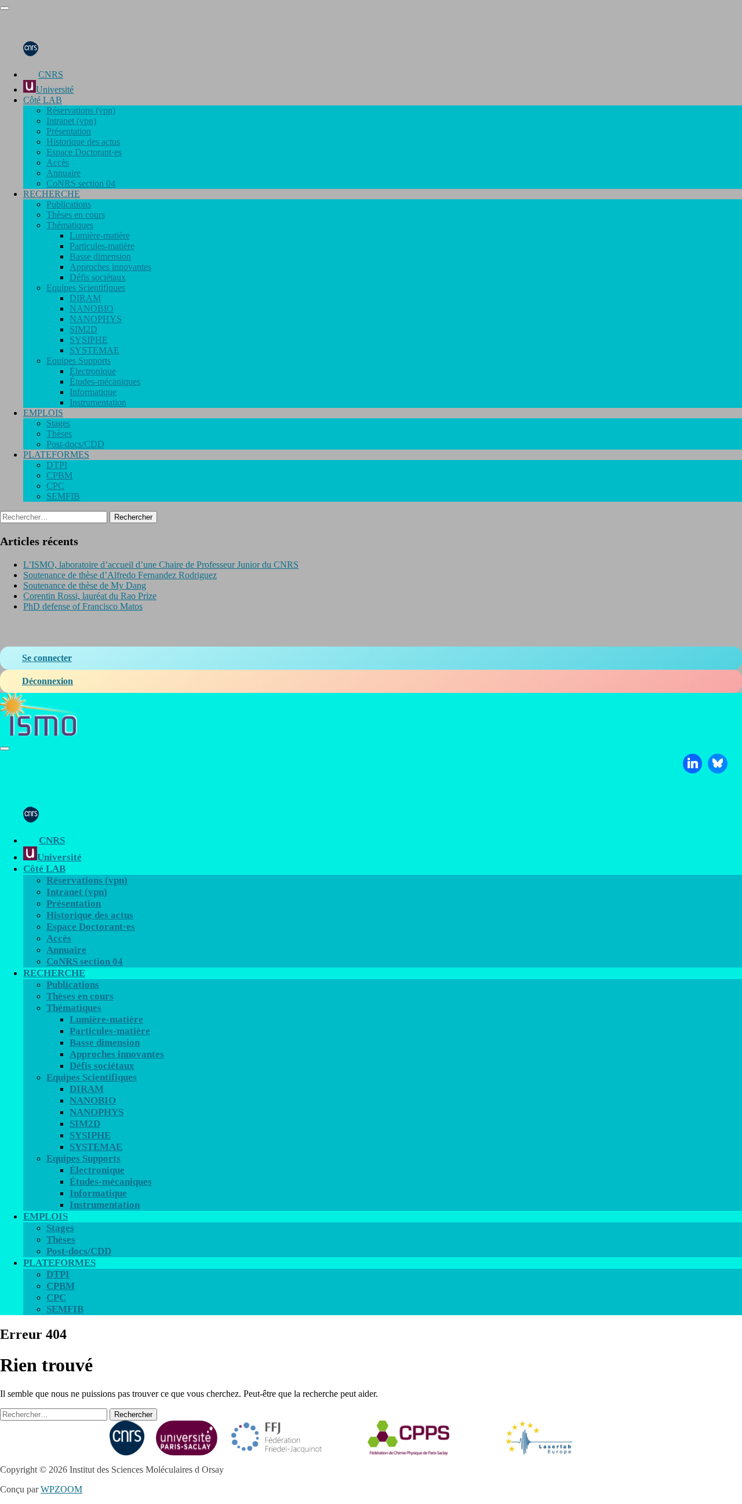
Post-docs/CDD (75, 444)
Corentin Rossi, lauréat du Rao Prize (90, 596)
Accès (57, 162)
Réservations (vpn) (80, 110)
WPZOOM (61, 1489)
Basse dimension (100, 256)
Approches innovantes (110, 267)
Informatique (93, 392)
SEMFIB (63, 496)
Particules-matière (102, 246)
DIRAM (85, 298)
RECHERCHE (51, 194)
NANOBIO (92, 308)
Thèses (59, 434)
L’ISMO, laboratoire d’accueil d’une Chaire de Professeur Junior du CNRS (161, 565)
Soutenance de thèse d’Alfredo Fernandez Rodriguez (120, 575)
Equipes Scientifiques (85, 288)
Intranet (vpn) (71, 121)
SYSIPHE (89, 340)
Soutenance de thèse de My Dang (84, 585)
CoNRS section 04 (80, 183)
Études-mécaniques (105, 381)
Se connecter (47, 658)
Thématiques (69, 225)
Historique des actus (83, 142)
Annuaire (63, 173)
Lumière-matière (100, 235)
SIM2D (83, 329)
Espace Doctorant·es (84, 152)
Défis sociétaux (98, 277)
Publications (68, 204)
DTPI (56, 465)
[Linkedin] (692, 763)
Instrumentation (98, 402)
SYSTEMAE (94, 350)
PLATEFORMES (56, 454)
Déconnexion (47, 681)
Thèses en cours (75, 215)
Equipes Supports (78, 361)
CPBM (59, 475)
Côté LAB (42, 100)
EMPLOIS (43, 413)
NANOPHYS (96, 319)
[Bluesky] (717, 763)
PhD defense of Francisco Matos (83, 606)
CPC (55, 486)
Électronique (93, 371)
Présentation (68, 131)
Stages (58, 423)
